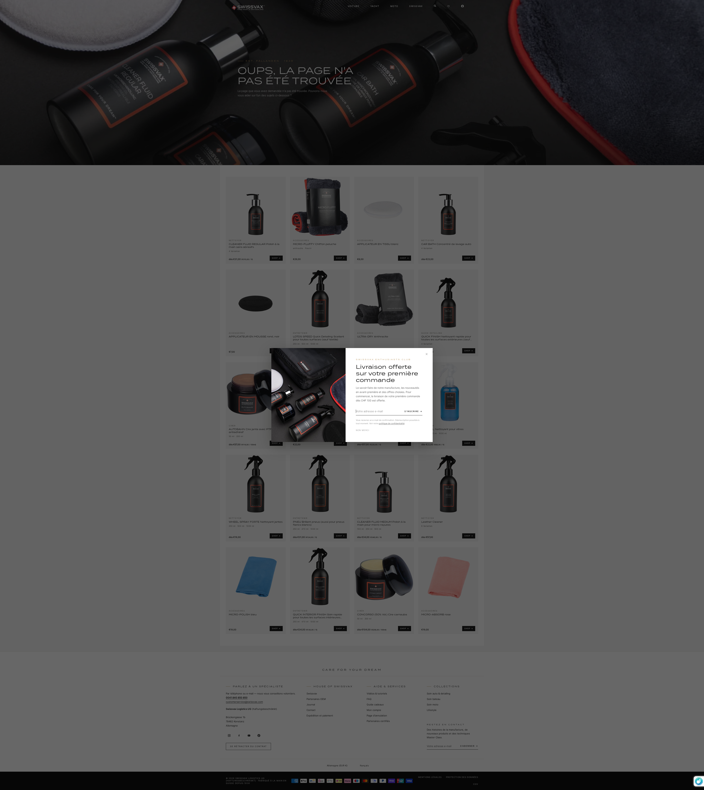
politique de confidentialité (391, 423)
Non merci (362, 430)
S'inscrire (411, 411)
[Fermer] (426, 354)
